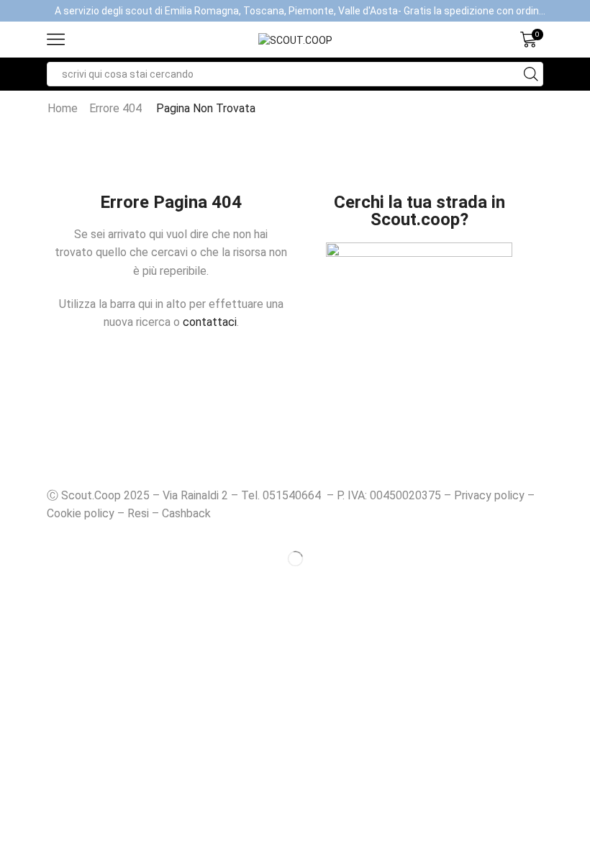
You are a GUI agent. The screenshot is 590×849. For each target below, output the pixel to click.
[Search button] (531, 74)
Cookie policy (80, 513)
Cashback (186, 513)
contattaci (210, 322)
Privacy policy (489, 495)
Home (62, 108)
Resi (138, 513)
